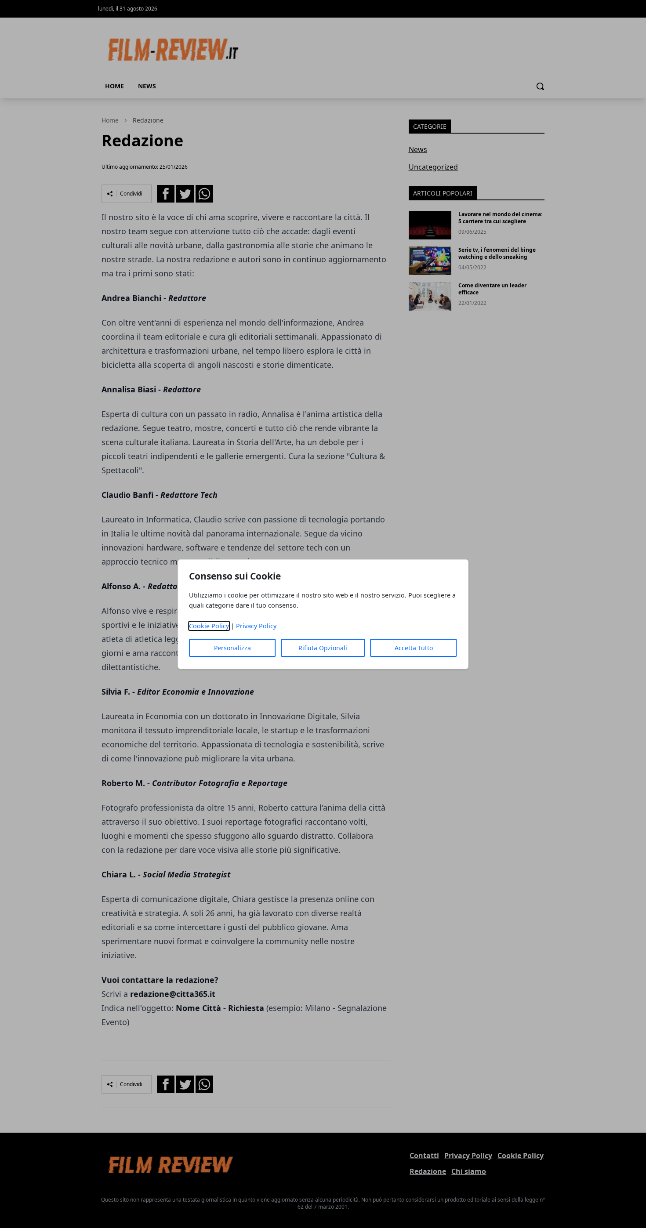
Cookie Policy (209, 626)
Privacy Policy (256, 626)
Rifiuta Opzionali (322, 648)
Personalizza (232, 648)
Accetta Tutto (414, 648)
